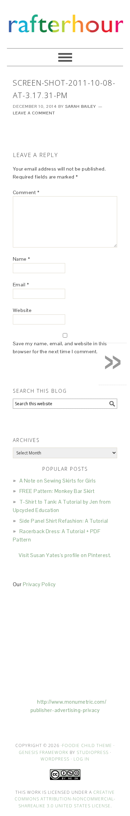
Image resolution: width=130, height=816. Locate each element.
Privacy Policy (39, 584)
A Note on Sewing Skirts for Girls (57, 480)
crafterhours (65, 21)
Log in (81, 759)
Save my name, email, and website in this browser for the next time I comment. (60, 347)
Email (21, 284)
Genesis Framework (43, 752)
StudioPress (93, 752)
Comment (26, 192)
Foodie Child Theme (87, 745)
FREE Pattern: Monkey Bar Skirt (57, 491)
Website (22, 310)
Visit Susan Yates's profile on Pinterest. (65, 555)
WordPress (55, 759)
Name (21, 259)
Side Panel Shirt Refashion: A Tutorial (63, 521)
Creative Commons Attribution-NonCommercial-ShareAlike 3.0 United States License (65, 799)
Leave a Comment (34, 113)
